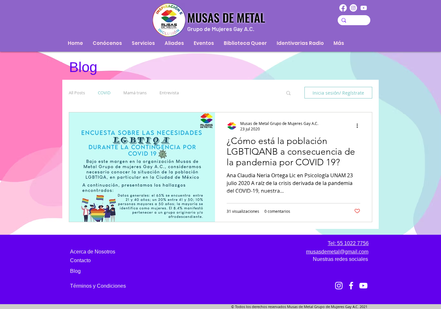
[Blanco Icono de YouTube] (363, 286)
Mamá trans (135, 93)
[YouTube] (363, 8)
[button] (288, 93)
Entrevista (169, 93)
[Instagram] (353, 8)
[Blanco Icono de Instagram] (339, 286)
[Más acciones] (359, 126)
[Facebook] (343, 8)
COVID (104, 93)
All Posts (77, 93)
